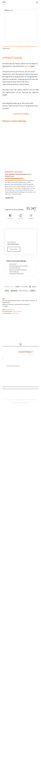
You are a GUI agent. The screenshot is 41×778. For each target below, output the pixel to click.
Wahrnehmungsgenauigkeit (12, 725)
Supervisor (7, 652)
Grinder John (7, 325)
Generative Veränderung (11, 312)
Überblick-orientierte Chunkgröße (13, 748)
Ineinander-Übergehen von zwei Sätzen (15, 368)
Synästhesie (7, 660)
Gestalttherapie (8, 314)
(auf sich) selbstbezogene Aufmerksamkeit (16, 125)
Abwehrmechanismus (10, 131)
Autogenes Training (9, 187)
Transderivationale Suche (11, 679)
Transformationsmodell (11, 683)
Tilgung (6, 673)
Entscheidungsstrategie (10, 262)
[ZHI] (5, 4)
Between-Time (8, 202)
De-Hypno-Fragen (9, 223)
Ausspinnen (7, 185)
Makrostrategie (8, 437)
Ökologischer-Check (9, 767)
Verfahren (7, 704)
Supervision (7, 650)
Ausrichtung (7, 183)
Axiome (6, 191)
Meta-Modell (7, 448)
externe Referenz (9, 266)
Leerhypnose (8, 423)
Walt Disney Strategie (10, 727)
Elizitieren (7, 254)
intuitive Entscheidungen (11, 383)
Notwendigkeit (8, 523)
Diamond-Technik (9, 229)
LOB (5, 431)
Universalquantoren (10, 694)
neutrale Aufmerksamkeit (11, 494)
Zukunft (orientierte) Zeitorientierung (14, 763)
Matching (7, 439)
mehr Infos (24, 380)
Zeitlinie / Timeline (9, 756)
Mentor (6, 441)
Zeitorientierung (8, 760)
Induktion (7, 366)
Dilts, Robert (7, 231)
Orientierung (7, 531)
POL (5, 544)
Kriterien (6, 410)
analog (6, 149)
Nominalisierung (9, 519)
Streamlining (7, 640)
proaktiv (6, 560)
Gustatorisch (7, 329)
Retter (6, 604)
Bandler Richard (8, 197)
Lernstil (6, 425)
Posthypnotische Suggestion (12, 548)
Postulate (7, 550)
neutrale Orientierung (10, 502)
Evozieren (7, 264)
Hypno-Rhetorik (8, 337)
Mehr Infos (14, 249)
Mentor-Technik (8, 443)
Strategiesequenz (9, 639)
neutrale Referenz (9, 504)
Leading (6, 419)
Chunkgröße (7, 212)
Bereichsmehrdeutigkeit (11, 200)
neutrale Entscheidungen (11, 498)
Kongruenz (7, 406)
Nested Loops (8, 481)
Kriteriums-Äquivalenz (10, 412)
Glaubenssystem (9, 320)
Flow (5, 281)
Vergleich (6, 708)
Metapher (7, 452)
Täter (5, 689)
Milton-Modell (8, 458)
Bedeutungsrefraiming (10, 198)
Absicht (6, 129)
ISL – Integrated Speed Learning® (13, 385)
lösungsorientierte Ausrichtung (13, 435)
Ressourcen (7, 600)
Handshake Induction (10, 331)
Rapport (6, 575)
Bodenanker (7, 206)
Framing (6, 285)
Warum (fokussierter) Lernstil (12, 729)
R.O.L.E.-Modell (8, 571)
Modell (6, 469)
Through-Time (8, 669)
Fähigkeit (6, 300)
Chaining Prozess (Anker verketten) (14, 208)
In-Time (6, 364)
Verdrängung (8, 702)
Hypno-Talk (7, 339)
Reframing (7, 592)
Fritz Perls (7, 291)
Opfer (5, 529)
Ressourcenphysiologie (10, 602)
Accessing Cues (8, 133)
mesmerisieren (8, 444)
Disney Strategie (8, 235)
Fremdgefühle (8, 289)
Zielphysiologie (8, 762)
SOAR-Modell (8, 629)
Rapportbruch (8, 577)
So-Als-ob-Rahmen (9, 627)
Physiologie (7, 542)
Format (6, 283)
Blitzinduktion (8, 204)
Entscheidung (8, 260)
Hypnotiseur (7, 356)
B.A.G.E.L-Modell (8, 193)
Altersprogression (9, 137)
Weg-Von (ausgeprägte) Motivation (14, 735)
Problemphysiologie (10, 564)
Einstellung (7, 252)
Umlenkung (7, 690)
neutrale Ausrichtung (10, 496)
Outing (6, 535)
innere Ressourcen (9, 375)
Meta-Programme (9, 450)
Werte (6, 737)
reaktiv (6, 583)
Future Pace (7, 295)
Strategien (7, 637)
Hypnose (27, 66)
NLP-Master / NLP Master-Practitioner (15, 514)
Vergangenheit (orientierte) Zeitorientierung (16, 706)
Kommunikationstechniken (12, 396)
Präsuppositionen (9, 567)
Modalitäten (7, 462)
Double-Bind (7, 243)
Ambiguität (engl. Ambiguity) (12, 141)
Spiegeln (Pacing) (9, 631)
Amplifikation (8, 145)
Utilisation (7, 698)
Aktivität (6, 135)
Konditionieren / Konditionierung (13, 400)
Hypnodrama (8, 343)
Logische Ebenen (9, 433)
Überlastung (7, 750)
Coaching (6, 216)
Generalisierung (8, 310)
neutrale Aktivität (9, 492)
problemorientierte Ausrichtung (13, 562)
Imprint (6, 362)
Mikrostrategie (8, 456)
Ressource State (8, 598)
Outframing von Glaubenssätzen (13, 533)
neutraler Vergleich (9, 508)
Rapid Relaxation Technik (11, 573)
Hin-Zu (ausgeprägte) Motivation (13, 335)
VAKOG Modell (8, 700)
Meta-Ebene (7, 446)
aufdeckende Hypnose (10, 172)
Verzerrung (7, 715)
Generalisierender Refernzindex (13, 308)
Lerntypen (7, 427)
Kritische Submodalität (10, 414)
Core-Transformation (10, 220)
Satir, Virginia (8, 608)
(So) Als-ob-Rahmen (9, 127)
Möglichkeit (7, 477)
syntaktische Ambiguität (11, 656)
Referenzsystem (8, 589)
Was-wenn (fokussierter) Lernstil (13, 733)
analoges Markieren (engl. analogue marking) (17, 150)
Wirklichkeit (7, 742)
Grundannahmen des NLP (11, 327)
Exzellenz (6, 268)
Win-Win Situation (9, 740)
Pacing (6, 537)
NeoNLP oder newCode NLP (12, 479)
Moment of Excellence (10, 473)
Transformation (8, 681)
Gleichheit (7, 321)
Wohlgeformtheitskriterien (11, 744)
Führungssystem (9, 298)
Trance (6, 675)
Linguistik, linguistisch (10, 429)
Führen (6, 296)
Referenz (6, 587)
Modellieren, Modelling (10, 471)
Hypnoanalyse (8, 341)
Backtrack (7, 195)
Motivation (7, 475)
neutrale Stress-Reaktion (11, 506)
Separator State (8, 621)
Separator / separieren (10, 619)
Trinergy (6, 685)
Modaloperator (8, 464)
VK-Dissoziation (8, 719)
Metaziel (6, 454)
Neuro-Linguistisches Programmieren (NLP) (16, 485)
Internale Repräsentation (11, 377)
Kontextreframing (9, 408)
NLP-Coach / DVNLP (10, 512)
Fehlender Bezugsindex (10, 277)
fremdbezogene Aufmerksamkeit (13, 287)
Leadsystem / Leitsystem (11, 421)
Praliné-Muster (8, 552)
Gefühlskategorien (9, 304)
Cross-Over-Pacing (9, 222)
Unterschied (7, 696)
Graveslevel (7, 323)
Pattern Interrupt (9, 541)
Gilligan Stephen (8, 316)
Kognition (7, 394)
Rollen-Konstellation (10, 606)
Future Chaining (8, 293)
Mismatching (8, 460)
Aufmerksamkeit (9, 173)
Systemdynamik (8, 662)
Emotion (6, 256)
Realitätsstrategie (9, 585)
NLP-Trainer (7, 517)
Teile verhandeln (9, 665)
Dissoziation (7, 237)
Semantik (7, 617)
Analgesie (7, 147)
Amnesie (6, 143)
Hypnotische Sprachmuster (12, 354)
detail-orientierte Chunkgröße (12, 227)
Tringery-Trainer (8, 687)
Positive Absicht (8, 546)
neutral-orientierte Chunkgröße (13, 491)
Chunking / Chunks (9, 214)
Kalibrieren (7, 389)
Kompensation (8, 398)
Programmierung (9, 566)
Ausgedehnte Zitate (9, 181)
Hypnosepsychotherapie (11, 350)
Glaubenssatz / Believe (10, 318)
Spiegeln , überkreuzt (10, 633)
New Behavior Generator (11, 510)
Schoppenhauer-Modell (11, 610)
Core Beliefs (7, 218)
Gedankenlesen (8, 302)
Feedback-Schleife (9, 275)
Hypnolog (7, 346)
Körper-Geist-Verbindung (11, 418)
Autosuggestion (8, 189)
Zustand (6, 765)
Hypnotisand (8, 352)
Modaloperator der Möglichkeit (13, 466)
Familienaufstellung (9, 270)
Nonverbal (7, 521)
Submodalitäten (8, 646)
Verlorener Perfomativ (10, 712)
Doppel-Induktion (9, 241)
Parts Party (7, 539)
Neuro (6, 483)
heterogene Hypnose (10, 333)
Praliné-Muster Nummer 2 (11, 554)
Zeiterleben (7, 752)
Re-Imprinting (8, 579)
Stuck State (7, 644)
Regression (7, 594)
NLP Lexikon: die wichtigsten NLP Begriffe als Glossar (22, 46)
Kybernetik (7, 416)
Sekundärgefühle (9, 612)
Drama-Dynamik (8, 247)
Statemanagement (9, 635)
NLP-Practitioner (9, 516)
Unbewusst (7, 692)
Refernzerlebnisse (9, 590)
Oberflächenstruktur (10, 525)
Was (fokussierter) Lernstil (11, 731)
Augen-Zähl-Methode (10, 175)
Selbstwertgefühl (9, 615)
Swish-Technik (8, 654)
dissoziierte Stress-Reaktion (12, 239)
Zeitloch (6, 758)
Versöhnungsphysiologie (11, 713)
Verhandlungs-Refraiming (11, 710)
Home (4, 46)
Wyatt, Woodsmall (9, 746)
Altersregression (8, 139)
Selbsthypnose (8, 614)
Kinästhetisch (8, 393)
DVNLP (6, 248)
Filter (5, 279)
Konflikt (6, 404)
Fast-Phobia (7, 271)
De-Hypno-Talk (8, 225)
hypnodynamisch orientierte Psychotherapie (17, 345)
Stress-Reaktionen (9, 642)
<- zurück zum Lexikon (20, 114)
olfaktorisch (7, 527)
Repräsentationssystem (11, 596)
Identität (6, 360)
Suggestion (7, 648)
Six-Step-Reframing (9, 623)
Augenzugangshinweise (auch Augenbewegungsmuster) (20, 179)
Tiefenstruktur (8, 671)
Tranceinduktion (9, 677)
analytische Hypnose (10, 152)
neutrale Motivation (10, 500)
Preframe (6, 556)
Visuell (6, 717)
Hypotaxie (7, 358)
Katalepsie (7, 391)
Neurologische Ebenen (10, 489)
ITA (5, 387)
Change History (8, 210)
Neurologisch (8, 487)
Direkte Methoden (9, 233)
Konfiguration (8, 402)
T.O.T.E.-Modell (8, 664)
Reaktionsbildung (9, 581)
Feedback (7, 273)
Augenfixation (8, 177)
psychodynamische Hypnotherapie (14, 569)
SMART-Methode (9, 625)
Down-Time (7, 245)
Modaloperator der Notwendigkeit (14, 468)
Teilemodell (7, 667)
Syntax (6, 658)
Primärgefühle (8, 558)
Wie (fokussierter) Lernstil (11, 738)
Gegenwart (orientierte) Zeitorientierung (15, 306)
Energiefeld (7, 258)
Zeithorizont (7, 754)
